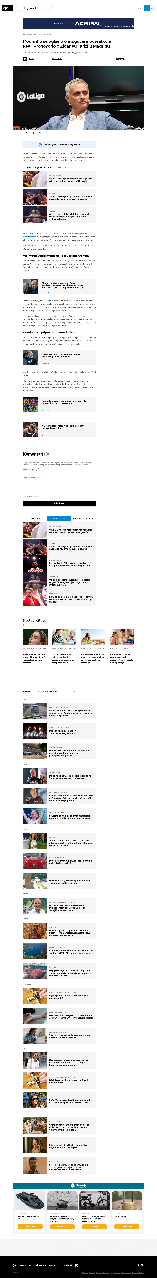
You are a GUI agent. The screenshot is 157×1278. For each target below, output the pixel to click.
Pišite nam (85, 1273)
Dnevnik (25, 1266)
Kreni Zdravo (76, 1266)
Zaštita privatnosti (126, 1273)
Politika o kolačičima (138, 1273)
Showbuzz (55, 1266)
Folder (68, 1266)
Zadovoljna (40, 1266)
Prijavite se (59, 503)
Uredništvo (92, 1273)
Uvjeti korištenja (115, 1273)
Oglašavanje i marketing (103, 1273)
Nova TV (14, 1266)
